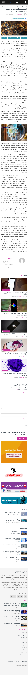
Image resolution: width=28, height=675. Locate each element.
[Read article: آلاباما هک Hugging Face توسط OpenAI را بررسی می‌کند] (14, 284)
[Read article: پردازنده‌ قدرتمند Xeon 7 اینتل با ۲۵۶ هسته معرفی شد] (24, 612)
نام (25, 412)
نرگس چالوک (22, 377)
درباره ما (25, 662)
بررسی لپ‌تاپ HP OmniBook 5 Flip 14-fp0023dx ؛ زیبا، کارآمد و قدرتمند (11, 519)
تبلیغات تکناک (10, 661)
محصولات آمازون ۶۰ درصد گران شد (12, 623)
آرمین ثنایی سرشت (21, 296)
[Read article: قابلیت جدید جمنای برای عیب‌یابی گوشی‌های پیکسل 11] (14, 345)
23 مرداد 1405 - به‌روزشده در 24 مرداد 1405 (12, 522)
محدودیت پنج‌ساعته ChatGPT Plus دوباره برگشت (14, 334)
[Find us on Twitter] (25, 596)
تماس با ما (19, 662)
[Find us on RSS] (11, 596)
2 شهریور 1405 (16, 541)
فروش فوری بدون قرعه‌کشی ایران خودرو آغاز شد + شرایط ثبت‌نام (11, 552)
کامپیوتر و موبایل (21, 635)
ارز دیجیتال (23, 642)
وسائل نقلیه (22, 650)
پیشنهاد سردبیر (5, 370)
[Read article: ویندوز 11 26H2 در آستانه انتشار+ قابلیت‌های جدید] (24, 540)
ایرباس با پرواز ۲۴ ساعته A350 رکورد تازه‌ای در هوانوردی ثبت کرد (12, 513)
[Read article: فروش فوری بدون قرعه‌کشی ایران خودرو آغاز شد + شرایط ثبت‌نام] (24, 553)
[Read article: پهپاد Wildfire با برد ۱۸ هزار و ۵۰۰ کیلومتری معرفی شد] (24, 533)
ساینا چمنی (19, 14)
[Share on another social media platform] (4, 38)
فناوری (22, 6)
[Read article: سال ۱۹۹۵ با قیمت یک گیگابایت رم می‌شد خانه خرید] (24, 618)
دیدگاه (25, 393)
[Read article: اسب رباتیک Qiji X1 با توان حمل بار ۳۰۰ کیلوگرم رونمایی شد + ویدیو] (24, 559)
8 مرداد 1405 (17, 515)
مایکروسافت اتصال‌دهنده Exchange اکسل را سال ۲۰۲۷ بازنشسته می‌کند (11, 604)
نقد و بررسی (22, 637)
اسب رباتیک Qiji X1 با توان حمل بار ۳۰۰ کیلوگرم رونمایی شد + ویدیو (11, 558)
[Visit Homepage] (15, 2)
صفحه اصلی (24, 661)
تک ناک (25, 6)
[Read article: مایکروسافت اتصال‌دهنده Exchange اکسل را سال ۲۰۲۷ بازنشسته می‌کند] (24, 605)
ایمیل (25, 419)
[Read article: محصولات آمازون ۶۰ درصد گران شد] (24, 625)
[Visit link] (14, 452)
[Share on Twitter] (11, 38)
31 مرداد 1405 (16, 535)
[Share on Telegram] (17, 38)
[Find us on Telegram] (18, 596)
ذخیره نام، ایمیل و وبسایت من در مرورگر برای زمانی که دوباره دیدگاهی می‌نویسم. (13, 433)
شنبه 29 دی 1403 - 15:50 (10, 14)
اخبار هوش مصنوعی (5, 289)
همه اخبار (17, 661)
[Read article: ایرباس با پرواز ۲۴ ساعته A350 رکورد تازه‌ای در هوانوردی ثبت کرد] (24, 514)
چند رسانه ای (22, 655)
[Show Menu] (25, 2)
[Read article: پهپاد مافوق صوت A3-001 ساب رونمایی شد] (24, 546)
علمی (24, 645)
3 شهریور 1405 (14, 296)
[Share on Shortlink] (24, 38)
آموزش (23, 640)
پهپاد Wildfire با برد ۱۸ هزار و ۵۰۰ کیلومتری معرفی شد (12, 532)
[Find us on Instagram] (14, 596)
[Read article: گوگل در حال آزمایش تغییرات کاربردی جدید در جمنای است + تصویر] (14, 305)
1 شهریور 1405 (17, 554)
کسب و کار (23, 647)
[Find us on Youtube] (21, 596)
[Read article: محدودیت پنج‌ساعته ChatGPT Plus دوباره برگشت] (14, 326)
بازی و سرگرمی (22, 652)
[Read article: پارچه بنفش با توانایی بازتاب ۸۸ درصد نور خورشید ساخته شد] (14, 365)
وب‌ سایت (25, 425)
